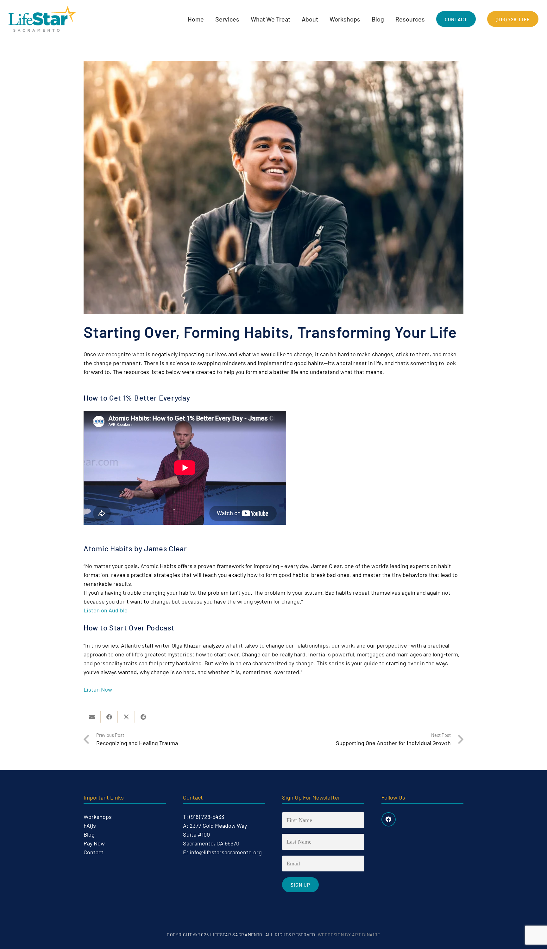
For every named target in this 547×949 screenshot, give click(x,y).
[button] (243, 19)
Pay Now (94, 843)
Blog (89, 834)
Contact (94, 852)
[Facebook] (388, 819)
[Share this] (109, 717)
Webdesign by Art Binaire (349, 934)
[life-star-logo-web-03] (42, 19)
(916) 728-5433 (206, 816)
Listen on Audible (106, 610)
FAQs (90, 825)
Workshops (98, 816)
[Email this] (92, 717)
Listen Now (98, 689)
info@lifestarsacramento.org (226, 852)
